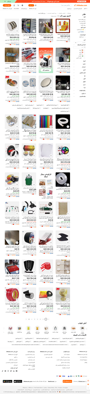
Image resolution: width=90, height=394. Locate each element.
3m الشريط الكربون (28, 338)
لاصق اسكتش (18, 341)
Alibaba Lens (82, 381)
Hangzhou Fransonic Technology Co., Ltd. (63, 137)
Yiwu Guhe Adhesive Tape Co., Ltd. (63, 197)
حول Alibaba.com (83, 351)
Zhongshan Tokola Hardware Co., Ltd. (46, 40)
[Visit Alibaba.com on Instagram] (8, 371)
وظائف (85, 362)
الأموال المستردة (31, 362)
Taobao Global (51, 387)
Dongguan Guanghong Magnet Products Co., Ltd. (12, 223)
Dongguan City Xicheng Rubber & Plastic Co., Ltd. (29, 283)
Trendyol (60, 387)
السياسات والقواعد (66, 367)
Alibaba (69, 13)
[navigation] (79, 166)
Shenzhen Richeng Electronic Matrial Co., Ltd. (12, 100)
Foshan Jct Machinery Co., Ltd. (29, 192)
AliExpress (25, 387)
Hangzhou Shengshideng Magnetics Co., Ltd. (12, 43)
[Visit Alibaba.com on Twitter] (11, 371)
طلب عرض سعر (49, 357)
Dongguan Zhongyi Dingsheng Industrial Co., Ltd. (29, 139)
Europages (65, 387)
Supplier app (51, 381)
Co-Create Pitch (83, 357)
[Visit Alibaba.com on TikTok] (2, 371)
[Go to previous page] (48, 319)
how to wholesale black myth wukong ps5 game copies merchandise (25, 344)
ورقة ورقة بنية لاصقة (29, 105)
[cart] (18, 5)
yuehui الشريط (62, 341)
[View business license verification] (57, 392)
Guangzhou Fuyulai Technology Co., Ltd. (46, 224)
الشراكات (15, 365)
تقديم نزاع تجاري (31, 359)
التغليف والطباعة (62, 13)
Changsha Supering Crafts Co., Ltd (46, 166)
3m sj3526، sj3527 (52, 341)
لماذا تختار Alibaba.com (82, 354)
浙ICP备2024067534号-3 (80, 391)
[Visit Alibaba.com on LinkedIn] (14, 371)
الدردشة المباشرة (31, 357)
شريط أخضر (27, 341)
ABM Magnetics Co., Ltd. (47, 99)
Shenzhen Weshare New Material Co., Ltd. (29, 166)
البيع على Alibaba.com (12, 354)
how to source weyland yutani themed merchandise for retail (55, 344)
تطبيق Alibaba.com (28, 381)
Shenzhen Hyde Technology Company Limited (12, 71)
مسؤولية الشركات (83, 359)
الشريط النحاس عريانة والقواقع (39, 341)
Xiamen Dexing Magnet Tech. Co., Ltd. (12, 166)
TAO (56, 387)
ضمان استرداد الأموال (65, 357)
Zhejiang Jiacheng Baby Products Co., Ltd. (63, 282)
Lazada (45, 387)
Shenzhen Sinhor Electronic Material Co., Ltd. (46, 281)
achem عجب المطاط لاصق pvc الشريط (77, 341)
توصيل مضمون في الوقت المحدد (63, 359)
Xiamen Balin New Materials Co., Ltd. (46, 252)
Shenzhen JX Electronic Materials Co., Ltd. (63, 226)
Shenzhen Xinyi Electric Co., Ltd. (29, 226)
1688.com (30, 387)
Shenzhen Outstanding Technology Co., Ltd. (29, 100)
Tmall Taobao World (38, 387)
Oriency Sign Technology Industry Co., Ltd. (12, 253)
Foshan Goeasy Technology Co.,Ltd (29, 253)
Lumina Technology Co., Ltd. (64, 100)
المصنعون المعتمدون (48, 354)
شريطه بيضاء (10, 341)
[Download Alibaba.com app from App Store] (18, 381)
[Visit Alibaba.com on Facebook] (16, 371)
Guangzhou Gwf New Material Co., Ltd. (29, 42)
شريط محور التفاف (55, 338)
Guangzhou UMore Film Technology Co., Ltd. (46, 137)
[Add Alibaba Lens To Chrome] (67, 381)
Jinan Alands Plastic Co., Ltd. (13, 283)
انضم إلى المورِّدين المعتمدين (11, 362)
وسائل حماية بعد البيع (65, 362)
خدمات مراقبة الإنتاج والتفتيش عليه (63, 365)
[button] (35, 5)
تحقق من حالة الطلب (13, 359)
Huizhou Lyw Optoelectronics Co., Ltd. (63, 168)
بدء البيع (15, 357)
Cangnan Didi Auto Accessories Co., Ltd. (29, 71)
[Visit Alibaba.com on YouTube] (5, 371)
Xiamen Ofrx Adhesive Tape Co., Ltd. (12, 195)
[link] (88, 380)
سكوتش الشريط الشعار (80, 338)
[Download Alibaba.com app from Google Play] (7, 381)
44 (28, 319)
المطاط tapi (45, 108)
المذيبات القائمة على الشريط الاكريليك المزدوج (60, 108)
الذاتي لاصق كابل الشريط (67, 338)
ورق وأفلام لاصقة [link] (41, 13)
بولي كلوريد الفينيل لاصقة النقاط (42, 338)
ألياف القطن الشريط (64, 105)
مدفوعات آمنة (67, 354)
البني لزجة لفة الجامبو (64, 111)
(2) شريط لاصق (18, 338)
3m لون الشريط (39, 105)
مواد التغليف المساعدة (51, 13)
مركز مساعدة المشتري (30, 354)
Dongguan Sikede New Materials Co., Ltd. (63, 71)
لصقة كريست (73, 344)
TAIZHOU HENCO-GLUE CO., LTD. (63, 40)
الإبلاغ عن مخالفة (31, 369)
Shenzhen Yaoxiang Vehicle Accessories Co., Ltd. (63, 255)
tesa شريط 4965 (36, 108)
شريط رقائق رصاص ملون (16, 105)
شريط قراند (82, 344)
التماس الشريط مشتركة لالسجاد (23, 108)
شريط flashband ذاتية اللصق (52, 105)
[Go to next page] (26, 319)
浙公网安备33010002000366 (68, 391)
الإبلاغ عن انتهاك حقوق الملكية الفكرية (29, 366)
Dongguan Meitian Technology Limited (12, 137)
